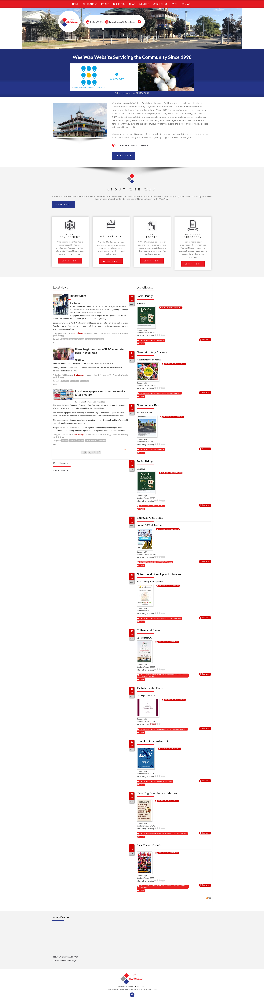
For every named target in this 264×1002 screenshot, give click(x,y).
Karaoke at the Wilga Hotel (153, 741)
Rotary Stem (78, 295)
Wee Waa (80, 339)
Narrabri (72, 339)
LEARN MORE (124, 156)
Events (153, 340)
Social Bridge (145, 296)
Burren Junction (91, 339)
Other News (74, 381)
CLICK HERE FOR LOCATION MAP (132, 145)
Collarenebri (177, 674)
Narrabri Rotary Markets (152, 352)
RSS (127, 450)
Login (155, 989)
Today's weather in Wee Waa (65, 956)
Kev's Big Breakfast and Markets (157, 793)
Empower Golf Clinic (150, 517)
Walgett (100, 339)
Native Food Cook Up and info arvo (159, 574)
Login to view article (60, 470)
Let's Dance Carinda (149, 845)
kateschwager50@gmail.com (122, 22)
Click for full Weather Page (64, 960)
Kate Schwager (78, 333)
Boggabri (65, 339)
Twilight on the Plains (150, 688)
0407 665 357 (96, 22)
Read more (205, 340)
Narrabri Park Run (148, 405)
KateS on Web (139, 986)
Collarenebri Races (148, 630)
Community (84, 381)
